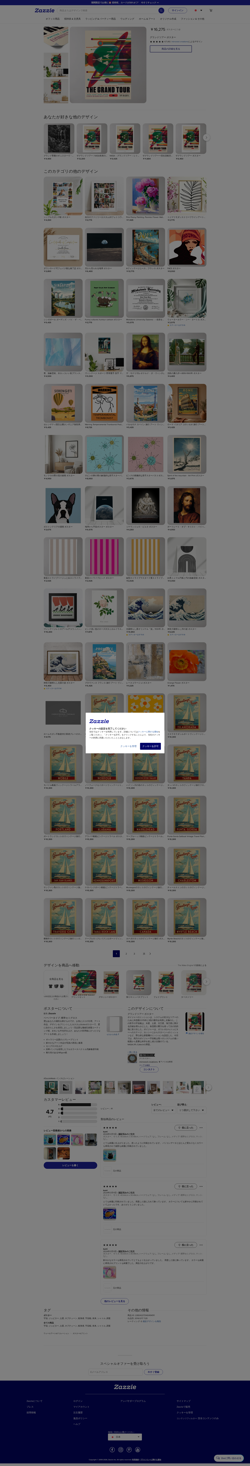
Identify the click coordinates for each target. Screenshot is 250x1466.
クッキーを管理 (128, 746)
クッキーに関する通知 (148, 732)
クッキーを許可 (150, 746)
